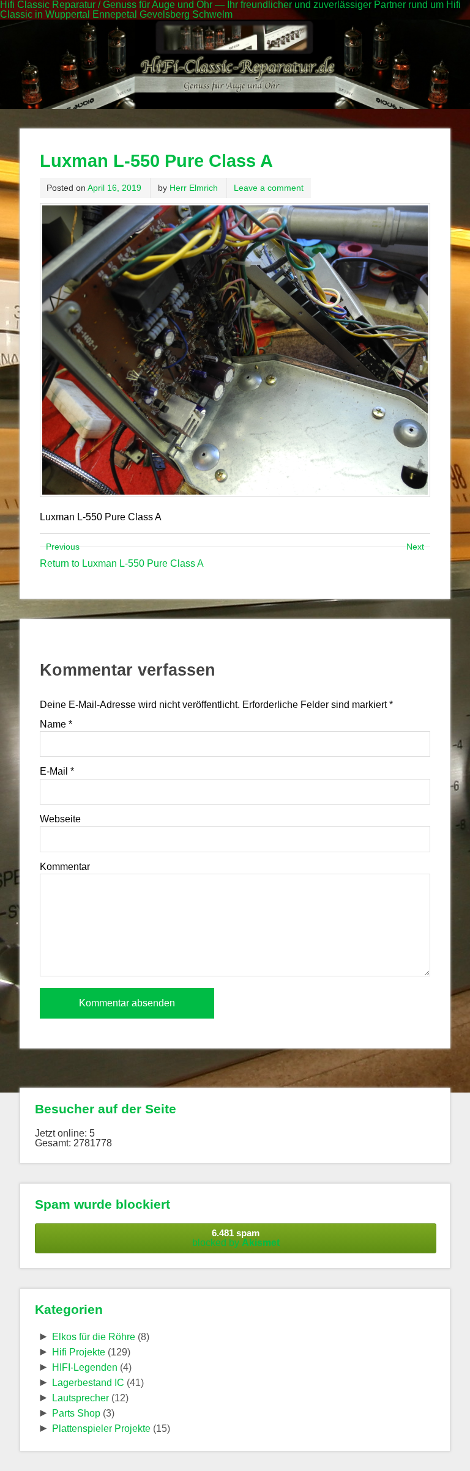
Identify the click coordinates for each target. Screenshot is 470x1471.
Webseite (60, 819)
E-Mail (57, 771)
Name (56, 724)
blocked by (236, 1238)
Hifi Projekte (78, 1352)
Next (415, 546)
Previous (63, 546)
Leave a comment (269, 188)
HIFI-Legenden (85, 1367)
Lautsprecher (80, 1398)
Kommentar (65, 867)
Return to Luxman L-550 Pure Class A (122, 563)
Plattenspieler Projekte (101, 1428)
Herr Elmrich (194, 188)
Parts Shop (76, 1413)
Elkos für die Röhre (93, 1337)
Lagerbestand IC (88, 1382)
